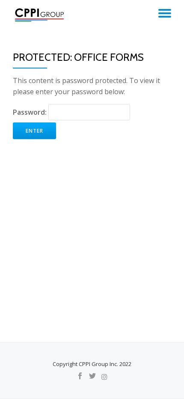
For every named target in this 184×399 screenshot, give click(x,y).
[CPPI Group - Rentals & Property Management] (40, 15)
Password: (30, 112)
